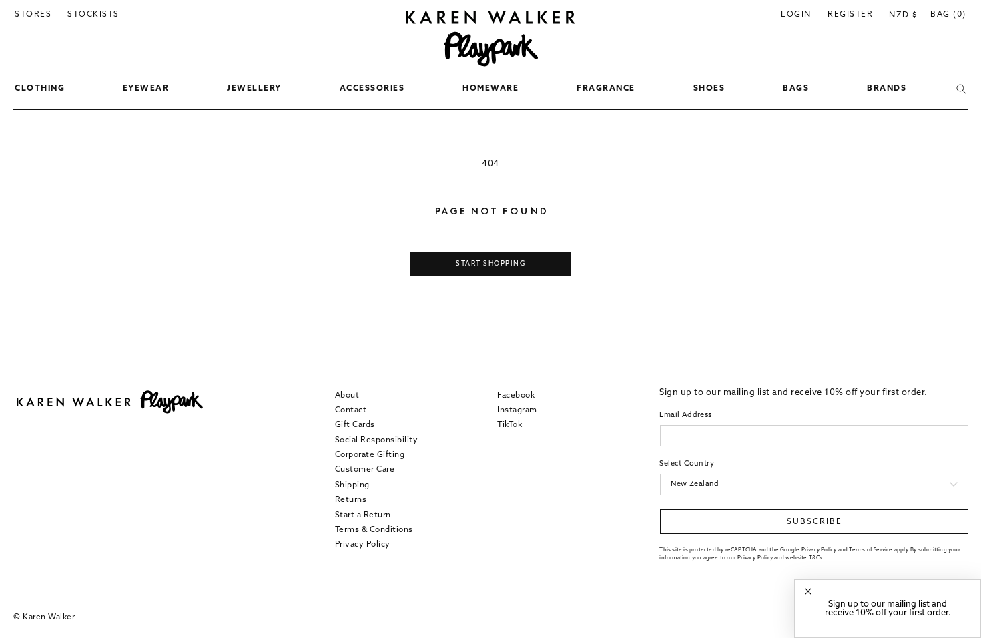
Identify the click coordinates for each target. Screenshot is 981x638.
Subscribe (814, 522)
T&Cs (816, 558)
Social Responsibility (376, 440)
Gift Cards (355, 425)
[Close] (808, 591)
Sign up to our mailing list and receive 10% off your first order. (888, 608)
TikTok (509, 425)
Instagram (517, 410)
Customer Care (365, 470)
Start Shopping (490, 264)
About (347, 396)
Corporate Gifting (370, 455)
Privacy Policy (362, 545)
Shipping (352, 485)
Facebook (516, 396)
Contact (351, 410)
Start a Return (363, 515)
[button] (40, 89)
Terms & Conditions (374, 530)
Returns (351, 500)
